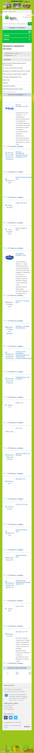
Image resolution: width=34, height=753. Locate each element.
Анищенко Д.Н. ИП (22, 632)
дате (17, 53)
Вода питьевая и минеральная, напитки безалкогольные (14, 64)
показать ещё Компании (17, 668)
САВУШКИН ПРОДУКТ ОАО (21, 254)
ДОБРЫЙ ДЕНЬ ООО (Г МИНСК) (23, 378)
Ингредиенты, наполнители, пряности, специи (16, 71)
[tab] (17, 36)
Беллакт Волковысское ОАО (22, 105)
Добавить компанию (17, 28)
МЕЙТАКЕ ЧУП (20, 479)
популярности (8, 55)
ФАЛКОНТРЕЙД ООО (21, 530)
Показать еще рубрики (15, 95)
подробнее (20, 700)
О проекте (5, 11)
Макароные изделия (9, 86)
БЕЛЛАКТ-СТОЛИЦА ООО (22, 301)
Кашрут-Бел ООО (21, 203)
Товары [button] (6, 36)
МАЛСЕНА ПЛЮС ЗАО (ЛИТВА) (23, 454)
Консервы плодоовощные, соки (12, 77)
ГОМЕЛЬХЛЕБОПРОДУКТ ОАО (23, 178)
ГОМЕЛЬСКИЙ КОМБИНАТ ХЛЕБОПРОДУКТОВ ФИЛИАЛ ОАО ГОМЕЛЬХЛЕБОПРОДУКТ (23, 355)
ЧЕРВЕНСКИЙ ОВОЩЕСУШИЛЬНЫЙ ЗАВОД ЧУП (23, 582)
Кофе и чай (6, 80)
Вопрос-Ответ (12, 11)
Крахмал (5, 83)
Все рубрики (22, 24)
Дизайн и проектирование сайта (12, 726)
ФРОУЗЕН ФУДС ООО (21, 556)
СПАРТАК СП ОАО (22, 504)
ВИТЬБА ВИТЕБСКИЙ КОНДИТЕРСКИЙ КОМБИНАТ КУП (21, 154)
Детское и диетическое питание (13, 68)
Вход (27, 15)
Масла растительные (9, 92)
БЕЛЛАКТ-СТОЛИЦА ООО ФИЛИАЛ (22, 327)
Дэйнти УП (19, 403)
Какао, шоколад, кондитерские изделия (15, 74)
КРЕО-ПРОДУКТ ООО (21, 229)
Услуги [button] (6, 40)
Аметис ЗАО (19, 606)
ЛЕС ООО (19, 428)
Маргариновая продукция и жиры (13, 89)
